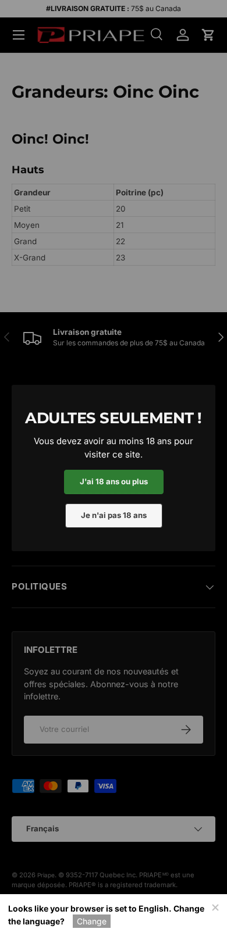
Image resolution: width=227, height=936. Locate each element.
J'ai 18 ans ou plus (114, 481)
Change (92, 921)
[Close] (215, 906)
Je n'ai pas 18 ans (114, 515)
